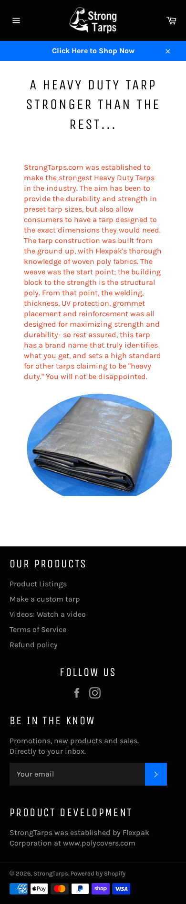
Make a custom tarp (45, 598)
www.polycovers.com (99, 842)
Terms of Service (38, 629)
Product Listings (38, 583)
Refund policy (34, 644)
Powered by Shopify (98, 873)
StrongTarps (50, 873)
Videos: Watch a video (48, 614)
